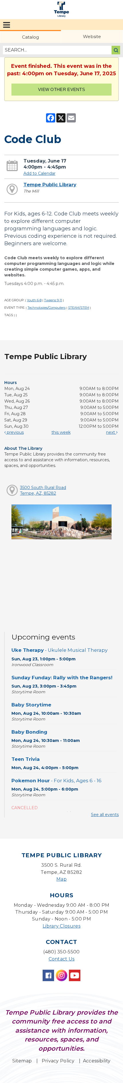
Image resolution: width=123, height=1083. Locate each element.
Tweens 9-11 (53, 300)
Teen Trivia (25, 759)
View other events (61, 89)
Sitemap (22, 1061)
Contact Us (62, 959)
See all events (105, 814)
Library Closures (61, 926)
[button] (6, 25)
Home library (61, 9)
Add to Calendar (39, 173)
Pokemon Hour (56, 780)
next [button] (111, 432)
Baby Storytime (31, 705)
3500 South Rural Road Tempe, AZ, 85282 (43, 490)
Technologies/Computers (46, 308)
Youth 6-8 (34, 300)
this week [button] (61, 432)
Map (61, 879)
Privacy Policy (58, 1061)
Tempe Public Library (49, 184)
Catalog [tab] (30, 37)
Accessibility (97, 1061)
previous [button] (15, 432)
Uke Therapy (59, 650)
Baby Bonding (29, 732)
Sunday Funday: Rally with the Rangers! (61, 677)
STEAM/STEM (78, 308)
